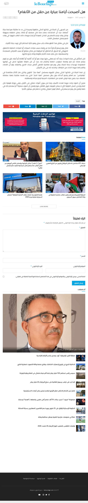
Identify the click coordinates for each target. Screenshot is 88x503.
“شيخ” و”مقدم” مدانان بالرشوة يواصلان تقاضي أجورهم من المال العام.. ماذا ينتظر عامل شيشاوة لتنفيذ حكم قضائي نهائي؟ (23, 166)
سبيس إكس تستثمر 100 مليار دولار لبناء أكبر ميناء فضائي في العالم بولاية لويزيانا (47, 373)
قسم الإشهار (41, 478)
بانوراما (70, 17)
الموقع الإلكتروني (79, 266)
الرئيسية (78, 101)
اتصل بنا (62, 478)
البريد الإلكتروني (36, 266)
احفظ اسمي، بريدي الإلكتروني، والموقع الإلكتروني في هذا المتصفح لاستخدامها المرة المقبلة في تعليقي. (50, 276)
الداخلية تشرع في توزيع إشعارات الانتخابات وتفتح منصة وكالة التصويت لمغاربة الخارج (46, 364)
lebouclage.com (49, 490)
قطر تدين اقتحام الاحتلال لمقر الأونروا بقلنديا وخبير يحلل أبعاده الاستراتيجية (49, 391)
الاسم (82, 256)
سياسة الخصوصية (29, 478)
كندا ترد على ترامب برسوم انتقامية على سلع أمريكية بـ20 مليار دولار (52, 382)
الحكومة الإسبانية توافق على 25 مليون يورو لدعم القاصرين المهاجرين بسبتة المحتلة (46, 408)
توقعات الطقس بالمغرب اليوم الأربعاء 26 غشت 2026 (56, 426)
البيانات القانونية (52, 478)
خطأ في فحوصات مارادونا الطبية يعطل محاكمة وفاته (56, 417)
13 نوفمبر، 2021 (80, 17)
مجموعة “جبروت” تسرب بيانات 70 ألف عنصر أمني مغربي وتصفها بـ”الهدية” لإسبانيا (46, 400)
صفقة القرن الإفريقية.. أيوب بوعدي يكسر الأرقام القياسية (56, 356)
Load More (44, 206)
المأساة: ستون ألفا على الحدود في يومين (71, 350)
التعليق (82, 227)
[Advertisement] (44, 452)
